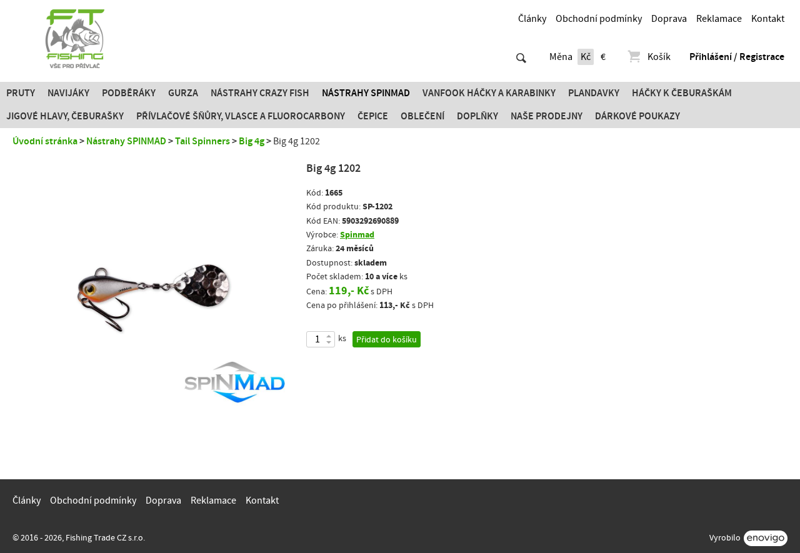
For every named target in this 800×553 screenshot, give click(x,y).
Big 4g (251, 141)
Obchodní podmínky (599, 18)
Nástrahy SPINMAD (366, 93)
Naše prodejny (546, 116)
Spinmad (357, 234)
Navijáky (68, 93)
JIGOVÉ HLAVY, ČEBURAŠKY (65, 116)
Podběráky (129, 93)
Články (532, 18)
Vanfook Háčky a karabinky (489, 93)
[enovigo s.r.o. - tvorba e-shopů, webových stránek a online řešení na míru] (766, 538)
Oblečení (422, 116)
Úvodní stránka (45, 141)
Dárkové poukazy (637, 116)
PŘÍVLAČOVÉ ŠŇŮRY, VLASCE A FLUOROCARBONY (240, 116)
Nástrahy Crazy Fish (260, 93)
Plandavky (593, 93)
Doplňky (477, 116)
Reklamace (719, 18)
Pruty (20, 93)
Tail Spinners (202, 141)
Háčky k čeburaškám (682, 93)
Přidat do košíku (386, 340)
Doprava (669, 18)
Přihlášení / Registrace (736, 56)
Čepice (373, 116)
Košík (659, 56)
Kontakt (767, 18)
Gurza (183, 93)
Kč (586, 56)
